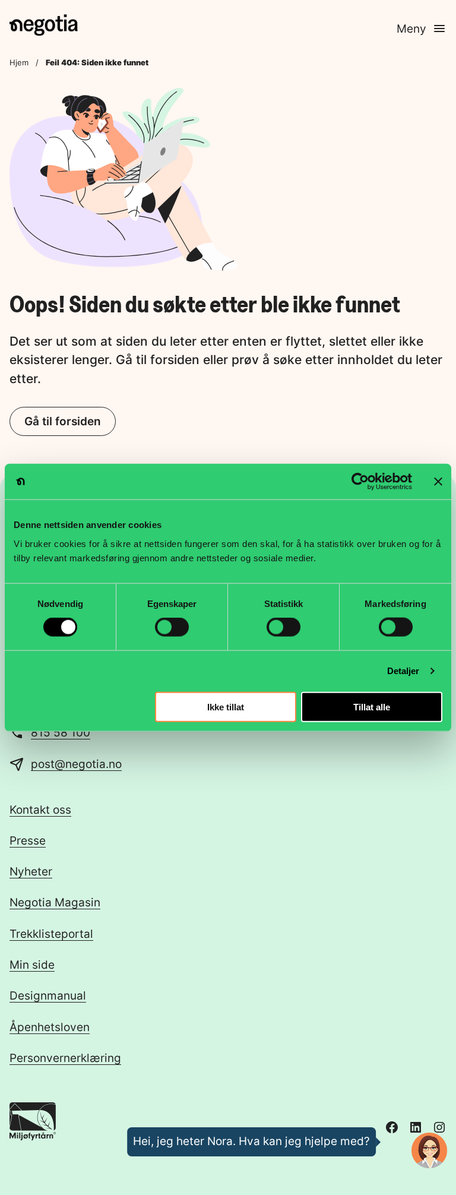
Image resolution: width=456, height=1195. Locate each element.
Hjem (19, 62)
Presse (28, 841)
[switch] (172, 627)
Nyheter (31, 871)
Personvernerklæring (65, 1058)
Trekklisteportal (51, 934)
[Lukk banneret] (438, 482)
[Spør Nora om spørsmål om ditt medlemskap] (429, 1150)
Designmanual (48, 996)
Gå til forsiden (62, 421)
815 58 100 (60, 732)
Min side (32, 965)
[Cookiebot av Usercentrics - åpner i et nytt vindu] (360, 482)
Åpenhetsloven (50, 1027)
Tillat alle (371, 706)
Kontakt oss (40, 810)
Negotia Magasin (55, 902)
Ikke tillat (225, 706)
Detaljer (403, 671)
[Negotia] (44, 25)
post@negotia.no (76, 764)
